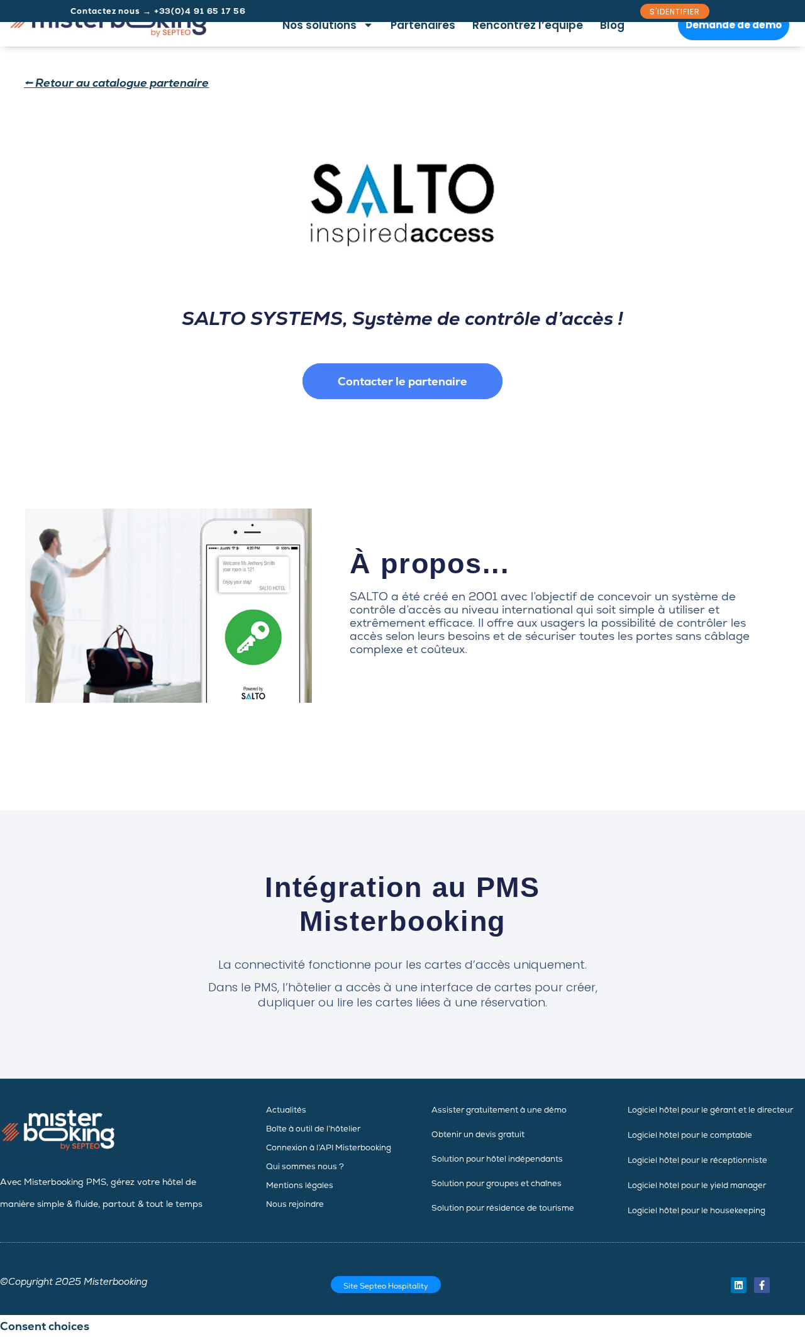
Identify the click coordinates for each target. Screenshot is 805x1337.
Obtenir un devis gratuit (478, 1134)
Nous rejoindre (295, 1204)
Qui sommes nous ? (305, 1166)
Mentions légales (299, 1185)
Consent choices (44, 1326)
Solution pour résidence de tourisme (502, 1207)
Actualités (286, 1109)
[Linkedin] (739, 1285)
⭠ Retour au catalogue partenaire (116, 82)
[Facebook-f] (762, 1285)
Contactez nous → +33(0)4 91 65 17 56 (157, 11)
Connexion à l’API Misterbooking (328, 1147)
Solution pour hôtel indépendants (497, 1158)
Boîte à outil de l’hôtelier (313, 1128)
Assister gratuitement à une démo (499, 1109)
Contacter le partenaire (402, 381)
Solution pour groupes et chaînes (496, 1183)
